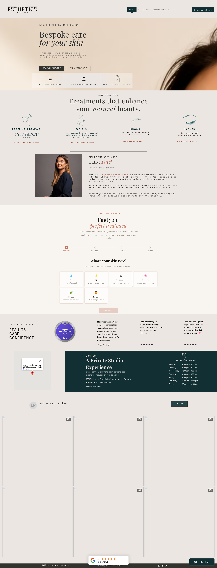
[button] (144, 10)
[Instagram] (159, 565)
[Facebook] (162, 565)
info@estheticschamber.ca (98, 383)
